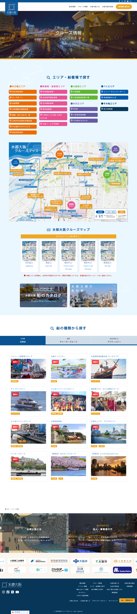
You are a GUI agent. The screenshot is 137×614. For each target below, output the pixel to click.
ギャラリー (82, 592)
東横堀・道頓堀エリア (53, 86)
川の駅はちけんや (80, 120)
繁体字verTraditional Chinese (68, 266)
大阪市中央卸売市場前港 (22, 121)
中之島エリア (18, 86)
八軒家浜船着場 (79, 115)
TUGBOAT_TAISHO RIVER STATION (51, 116)
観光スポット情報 (82, 589)
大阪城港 (76, 92)
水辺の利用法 (114, 586)
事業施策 (115, 592)
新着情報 (130, 586)
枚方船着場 (108, 109)
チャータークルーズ (68, 340)
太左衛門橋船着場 (50, 97)
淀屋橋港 (15, 103)
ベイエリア (109, 86)
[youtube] (127, 1)
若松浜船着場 (17, 92)
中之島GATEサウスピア (21, 126)
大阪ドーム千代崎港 (51, 124)
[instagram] (125, 1)
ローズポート (17, 97)
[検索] (130, 1)
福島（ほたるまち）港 (21, 115)
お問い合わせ (73, 601)
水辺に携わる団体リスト (115, 589)
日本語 (17, 612)
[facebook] (119, 1)
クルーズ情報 (97, 583)
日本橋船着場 (48, 103)
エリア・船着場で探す (97, 586)
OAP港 (75, 109)
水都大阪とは (114, 583)
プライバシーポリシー (99, 601)
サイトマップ (113, 601)
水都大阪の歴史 (129, 583)
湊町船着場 (47, 109)
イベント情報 (82, 586)
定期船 (23, 340)
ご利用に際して (85, 601)
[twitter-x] (122, 1)
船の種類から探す (97, 589)
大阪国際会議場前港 (20, 109)
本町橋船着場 (48, 92)
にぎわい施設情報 (82, 595)
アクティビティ (114, 340)
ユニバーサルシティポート (114, 92)
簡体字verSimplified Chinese (88, 266)
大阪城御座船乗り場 (81, 97)
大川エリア (78, 104)
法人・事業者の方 (127, 600)
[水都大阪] (11, 8)
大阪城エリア (79, 86)
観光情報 (82, 583)
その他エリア (110, 104)
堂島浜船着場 (17, 132)
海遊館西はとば (110, 97)
